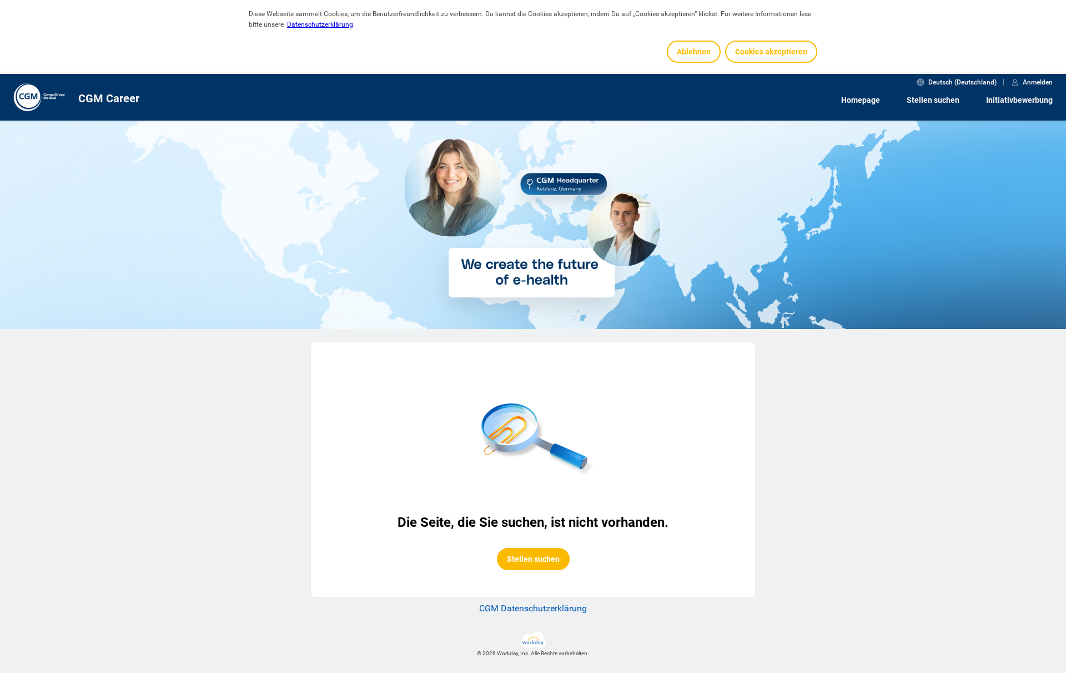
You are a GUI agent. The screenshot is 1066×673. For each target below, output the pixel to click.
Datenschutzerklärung (320, 24)
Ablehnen (694, 51)
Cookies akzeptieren (771, 51)
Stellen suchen (933, 100)
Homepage (860, 100)
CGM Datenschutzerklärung (533, 608)
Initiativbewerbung (1019, 100)
